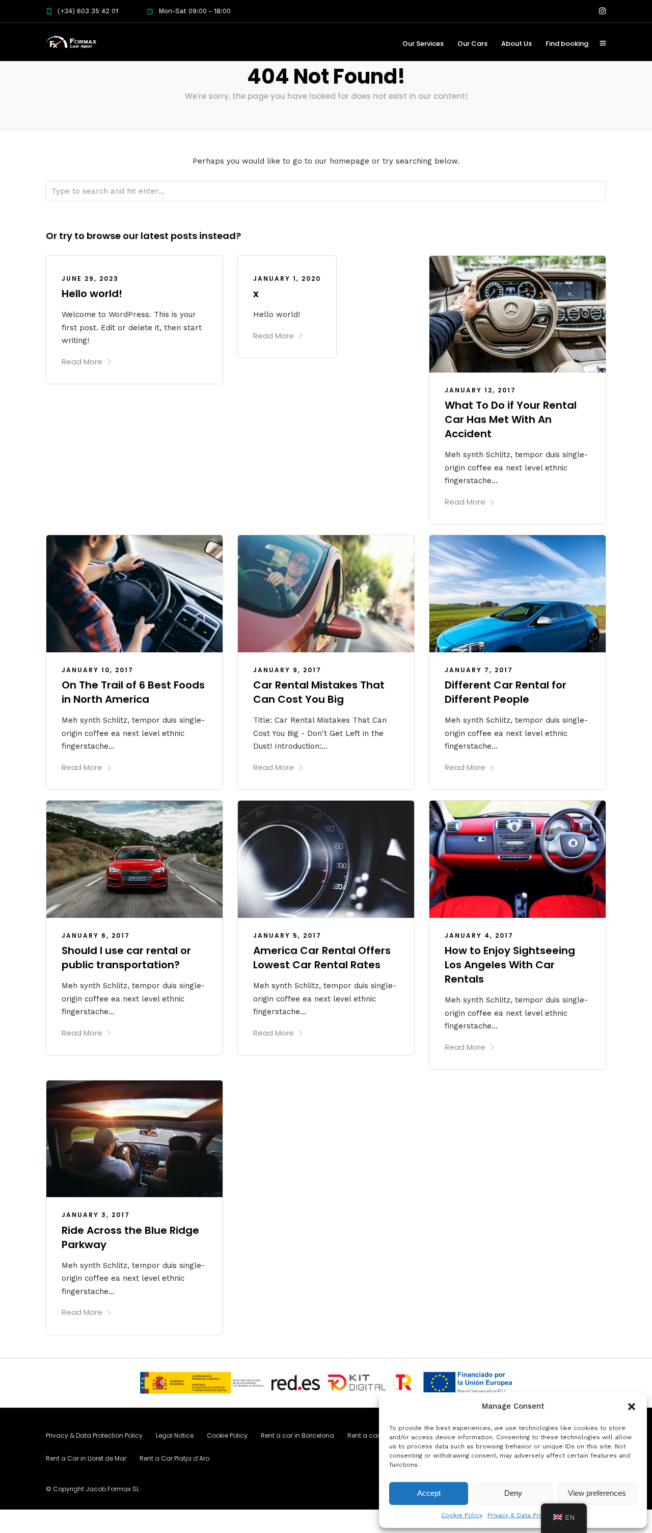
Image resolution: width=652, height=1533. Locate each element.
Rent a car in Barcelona (297, 1435)
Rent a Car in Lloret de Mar (86, 1458)
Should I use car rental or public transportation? (126, 957)
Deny (513, 1493)
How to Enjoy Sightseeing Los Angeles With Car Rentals (510, 964)
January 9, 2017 (287, 670)
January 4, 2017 (479, 935)
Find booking (567, 43)
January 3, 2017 (96, 1214)
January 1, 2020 (287, 278)
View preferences (597, 1493)
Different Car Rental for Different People (505, 692)
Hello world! (92, 293)
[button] (632, 1407)
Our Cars (472, 43)
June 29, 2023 (90, 278)
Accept (429, 1493)
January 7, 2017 (479, 670)
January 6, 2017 (96, 935)
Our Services (423, 43)
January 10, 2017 (97, 670)
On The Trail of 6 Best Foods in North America (133, 692)
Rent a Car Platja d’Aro (174, 1458)
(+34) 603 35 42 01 (88, 11)
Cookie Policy (461, 1515)
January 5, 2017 (287, 935)
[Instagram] (602, 11)
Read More (82, 361)
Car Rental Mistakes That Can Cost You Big (319, 692)
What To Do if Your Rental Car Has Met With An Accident (511, 419)
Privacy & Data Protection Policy (536, 1515)
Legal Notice (175, 1435)
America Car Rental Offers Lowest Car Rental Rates (322, 957)
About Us (516, 43)
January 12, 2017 (480, 390)
